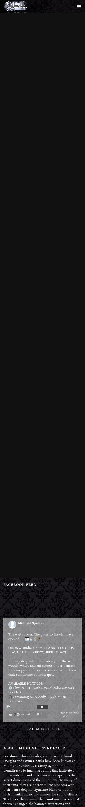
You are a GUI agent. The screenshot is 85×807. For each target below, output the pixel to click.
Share (66, 716)
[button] (26, 714)
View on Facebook (69, 712)
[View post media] (42, 707)
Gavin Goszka (33, 761)
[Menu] (78, 6)
